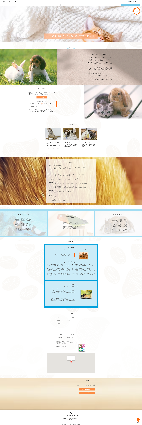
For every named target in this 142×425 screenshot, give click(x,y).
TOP (138, 422)
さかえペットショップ (10, 1)
